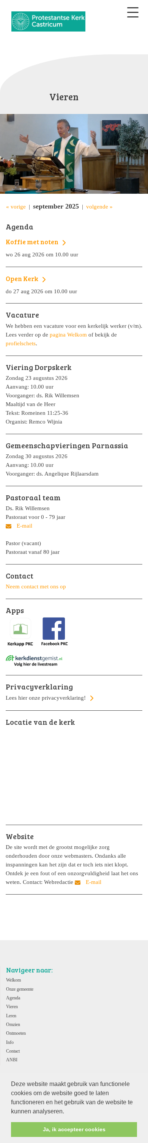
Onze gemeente (19, 989)
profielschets (21, 343)
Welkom (13, 980)
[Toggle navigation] (133, 12)
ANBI (11, 1059)
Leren (11, 1015)
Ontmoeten (16, 1033)
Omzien (13, 1024)
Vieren (12, 1006)
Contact (13, 1051)
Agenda (13, 998)
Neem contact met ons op (36, 586)
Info (10, 1042)
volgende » (99, 206)
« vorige (16, 206)
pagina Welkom (68, 334)
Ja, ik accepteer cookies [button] (74, 1129)
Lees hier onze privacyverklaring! (46, 691)
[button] (67, 1112)
